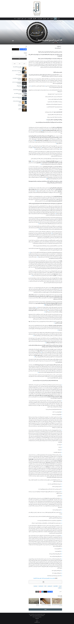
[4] (42, 130)
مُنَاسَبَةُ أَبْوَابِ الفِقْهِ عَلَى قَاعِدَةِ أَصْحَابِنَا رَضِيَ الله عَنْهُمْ (57, 604)
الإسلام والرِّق (37, 604)
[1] (45, 86)
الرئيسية (58, 18)
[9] (59, 149)
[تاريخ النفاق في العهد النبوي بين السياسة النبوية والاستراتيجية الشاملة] (24, 83)
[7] (41, 147)
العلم (47, 18)
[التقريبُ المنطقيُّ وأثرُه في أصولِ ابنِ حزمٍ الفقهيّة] (24, 98)
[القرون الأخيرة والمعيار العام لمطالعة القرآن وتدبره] (45, 601)
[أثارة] (37, 9)
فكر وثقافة (34, 18)
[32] (34, 356)
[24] (36, 307)
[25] (48, 310)
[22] (60, 289)
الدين (55, 18)
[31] (41, 352)
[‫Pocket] (40, 592)
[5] (35, 140)
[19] (30, 252)
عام (25, 18)
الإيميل (26, 55)
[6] (56, 143)
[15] (55, 213)
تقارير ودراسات (39, 18)
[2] (31, 86)
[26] (45, 311)
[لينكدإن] (42, 592)
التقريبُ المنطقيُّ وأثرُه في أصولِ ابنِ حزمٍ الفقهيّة (16, 97)
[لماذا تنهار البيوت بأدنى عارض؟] (24, 75)
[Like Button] (43, 582)
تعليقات (14, 63)
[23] (44, 304)
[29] (33, 335)
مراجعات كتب (29, 18)
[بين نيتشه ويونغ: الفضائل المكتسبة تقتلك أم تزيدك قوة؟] (24, 102)
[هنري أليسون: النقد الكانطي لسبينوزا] (24, 94)
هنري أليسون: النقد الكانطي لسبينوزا (17, 93)
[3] (61, 409)
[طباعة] (36, 592)
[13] (46, 178)
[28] (58, 330)
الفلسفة (51, 18)
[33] (38, 372)
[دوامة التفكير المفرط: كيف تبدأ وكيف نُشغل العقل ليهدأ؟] (24, 71)
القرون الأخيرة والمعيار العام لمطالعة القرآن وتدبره (45, 604)
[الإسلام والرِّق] (34, 601)
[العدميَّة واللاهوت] (24, 106)
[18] (52, 233)
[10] (35, 149)
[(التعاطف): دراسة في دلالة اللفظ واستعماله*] (24, 68)
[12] (41, 164)
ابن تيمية (60, 586)
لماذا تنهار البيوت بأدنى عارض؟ (18, 74)
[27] (54, 323)
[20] (37, 257)
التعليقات (45, 609)
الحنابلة (45, 586)
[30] (45, 342)
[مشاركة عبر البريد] (38, 592)
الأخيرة (24, 63)
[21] (32, 275)
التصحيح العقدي (50, 586)
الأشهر (19, 63)
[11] (31, 161)
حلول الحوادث (35, 586)
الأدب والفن (44, 18)
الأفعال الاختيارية (55, 586)
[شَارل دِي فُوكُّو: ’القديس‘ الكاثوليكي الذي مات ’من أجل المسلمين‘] (24, 79)
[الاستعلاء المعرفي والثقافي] (24, 87)
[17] (39, 229)
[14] (36, 190)
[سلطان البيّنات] (24, 110)
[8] (33, 147)
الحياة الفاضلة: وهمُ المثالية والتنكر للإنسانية (17, 89)
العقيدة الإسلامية (41, 586)
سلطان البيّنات (19, 108)
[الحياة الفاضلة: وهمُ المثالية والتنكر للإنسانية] (24, 91)
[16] (38, 223)
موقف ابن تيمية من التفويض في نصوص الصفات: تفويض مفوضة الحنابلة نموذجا (44, 578)
